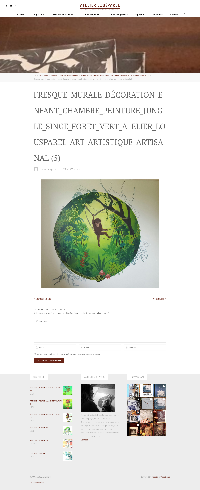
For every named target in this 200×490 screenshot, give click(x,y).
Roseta (154, 476)
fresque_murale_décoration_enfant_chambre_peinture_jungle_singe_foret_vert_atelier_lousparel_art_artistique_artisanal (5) (100, 75)
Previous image (43, 298)
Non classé (43, 75)
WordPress (165, 476)
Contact (84, 439)
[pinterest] (15, 6)
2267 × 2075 (67, 169)
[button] (133, 390)
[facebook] (7, 6)
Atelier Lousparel (100, 5)
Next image (158, 298)
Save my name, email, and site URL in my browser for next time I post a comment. (68, 354)
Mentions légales (37, 482)
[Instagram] (11, 6)
